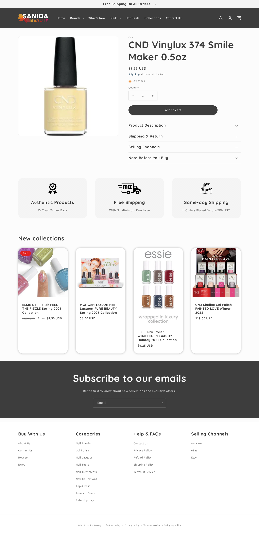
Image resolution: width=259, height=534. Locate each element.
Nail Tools (82, 465)
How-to (23, 458)
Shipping (133, 74)
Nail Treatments (86, 472)
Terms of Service (87, 493)
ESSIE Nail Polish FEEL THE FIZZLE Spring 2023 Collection (42, 309)
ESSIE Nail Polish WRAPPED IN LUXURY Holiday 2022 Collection (157, 336)
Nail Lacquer (84, 458)
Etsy (194, 458)
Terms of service (151, 525)
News (21, 465)
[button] (77, 18)
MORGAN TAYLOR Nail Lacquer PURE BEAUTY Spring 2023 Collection (98, 309)
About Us (24, 444)
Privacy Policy (143, 451)
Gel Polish (82, 451)
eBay (194, 451)
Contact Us (25, 451)
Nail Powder (84, 444)
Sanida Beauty (94, 525)
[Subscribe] (161, 403)
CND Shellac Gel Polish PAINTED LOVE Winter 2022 (213, 309)
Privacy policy (131, 525)
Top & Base (83, 486)
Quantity (133, 87)
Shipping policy (172, 525)
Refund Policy (143, 458)
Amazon (196, 444)
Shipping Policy (144, 465)
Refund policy (85, 500)
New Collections (86, 479)
